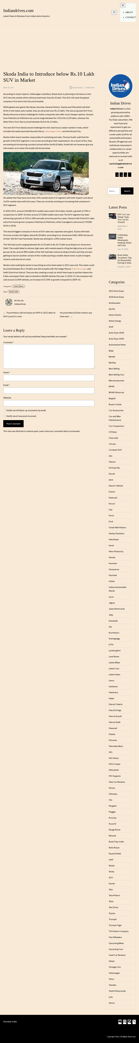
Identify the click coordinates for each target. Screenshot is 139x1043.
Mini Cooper (115, 764)
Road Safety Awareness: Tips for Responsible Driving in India (125, 259)
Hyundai (113, 575)
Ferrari (112, 503)
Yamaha (112, 985)
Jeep (111, 614)
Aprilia (112, 309)
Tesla (111, 901)
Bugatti (112, 398)
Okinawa (113, 793)
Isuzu (111, 596)
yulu (111, 997)
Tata (111, 889)
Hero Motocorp (116, 551)
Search (127, 191)
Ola (110, 799)
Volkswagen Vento (53, 131)
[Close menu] (123, 5)
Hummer (113, 563)
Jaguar (112, 602)
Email (6, 385)
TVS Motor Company (119, 931)
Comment (8, 342)
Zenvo (112, 1003)
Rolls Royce (114, 847)
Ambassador (115, 303)
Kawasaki (113, 620)
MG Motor (114, 758)
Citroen (112, 444)
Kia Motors (114, 632)
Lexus (111, 680)
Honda (112, 557)
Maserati (113, 728)
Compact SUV (115, 449)
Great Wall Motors (117, 527)
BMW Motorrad (116, 392)
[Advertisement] (69, 46)
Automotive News (117, 344)
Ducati (112, 473)
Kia (110, 626)
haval (111, 545)
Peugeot (113, 805)
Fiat (110, 509)
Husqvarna (114, 569)
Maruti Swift (114, 722)
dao (110, 455)
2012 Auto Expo (116, 291)
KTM (111, 644)
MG (110, 752)
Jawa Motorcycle (117, 608)
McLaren (113, 740)
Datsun (112, 461)
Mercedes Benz (116, 746)
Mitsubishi (114, 770)
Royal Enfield (115, 853)
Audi (111, 326)
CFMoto (113, 432)
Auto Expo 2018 (116, 332)
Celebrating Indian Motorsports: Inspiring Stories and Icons (125, 240)
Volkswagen (114, 973)
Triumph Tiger (115, 925)
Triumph (113, 919)
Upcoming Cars (116, 949)
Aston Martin (115, 314)
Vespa (111, 961)
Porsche (112, 817)
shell (111, 859)
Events (112, 491)
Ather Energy (115, 320)
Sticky (111, 871)
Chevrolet (113, 438)
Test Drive (113, 907)
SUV (111, 877)
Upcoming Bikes (116, 943)
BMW (111, 386)
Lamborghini (115, 650)
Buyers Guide (115, 404)
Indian (112, 581)
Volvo (111, 979)
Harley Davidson (116, 533)
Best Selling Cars (116, 374)
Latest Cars (114, 668)
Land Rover (114, 656)
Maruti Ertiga (115, 710)
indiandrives (20, 304)
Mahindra (113, 692)
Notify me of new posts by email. (21, 416)
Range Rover (115, 829)
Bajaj (111, 350)
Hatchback (114, 539)
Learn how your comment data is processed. (59, 431)
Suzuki (112, 883)
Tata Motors (114, 895)
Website (7, 397)
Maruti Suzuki (115, 716)
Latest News (18, 286)
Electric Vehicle (116, 485)
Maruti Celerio (115, 704)
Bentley (112, 362)
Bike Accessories (116, 380)
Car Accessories (116, 410)
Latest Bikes (114, 662)
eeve (111, 479)
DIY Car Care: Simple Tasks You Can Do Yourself (124, 218)
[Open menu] (114, 12)
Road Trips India (116, 841)
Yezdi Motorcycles (117, 991)
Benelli (112, 356)
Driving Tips (114, 467)
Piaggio (112, 811)
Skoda (111, 865)
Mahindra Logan (79, 268)
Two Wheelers (115, 937)
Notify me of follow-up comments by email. (26, 410)
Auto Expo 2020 (116, 338)
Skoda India (13, 292)
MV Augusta (115, 776)
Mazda (112, 734)
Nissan (112, 788)
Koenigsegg (114, 638)
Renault (112, 835)
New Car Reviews (117, 782)
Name (6, 372)
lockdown (113, 686)
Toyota (112, 913)
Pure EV (112, 823)
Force (111, 515)
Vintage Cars (115, 967)
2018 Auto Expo (116, 297)
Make (111, 698)
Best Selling (114, 368)
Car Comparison (116, 426)
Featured (113, 497)
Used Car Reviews (117, 955)
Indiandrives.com (18, 10)
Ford (111, 521)
